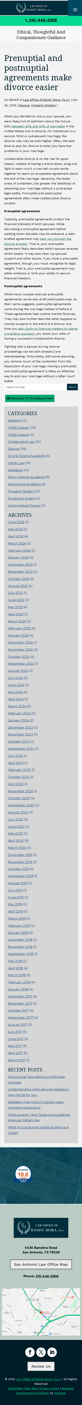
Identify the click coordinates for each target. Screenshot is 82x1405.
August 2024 (18, 671)
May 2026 (15, 529)
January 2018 (18, 989)
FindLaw (60, 1393)
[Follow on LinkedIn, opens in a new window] (52, 1352)
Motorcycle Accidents (24, 484)
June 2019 (16, 897)
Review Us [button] (41, 1366)
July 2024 (15, 678)
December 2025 (20, 565)
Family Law (16, 463)
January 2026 (18, 557)
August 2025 (18, 586)
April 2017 (15, 1053)
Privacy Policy (49, 1388)
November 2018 (20, 947)
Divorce (24, 105)
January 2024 (18, 720)
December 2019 (20, 855)
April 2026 (15, 536)
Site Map (31, 1388)
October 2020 (19, 798)
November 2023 (20, 734)
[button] (78, 1377)
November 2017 (20, 1003)
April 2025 (15, 614)
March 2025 (17, 621)
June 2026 (16, 522)
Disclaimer (15, 1388)
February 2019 (19, 926)
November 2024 (20, 650)
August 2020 (18, 812)
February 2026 (19, 550)
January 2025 (18, 635)
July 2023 (15, 756)
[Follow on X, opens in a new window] (41, 1352)
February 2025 (19, 628)
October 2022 (19, 777)
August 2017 (17, 1025)
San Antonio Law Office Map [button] (41, 1264)
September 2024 (21, 664)
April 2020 (16, 841)
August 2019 (17, 883)
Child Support (19, 435)
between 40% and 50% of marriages (38, 126)
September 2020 (21, 805)
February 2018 (19, 982)
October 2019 (18, 869)
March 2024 (17, 706)
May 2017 (15, 1046)
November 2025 (20, 572)
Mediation (15, 470)
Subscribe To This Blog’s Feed (31, 398)
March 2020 (17, 848)
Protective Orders (21, 498)
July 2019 (15, 890)
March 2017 (17, 1060)
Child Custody (18, 428)
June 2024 (16, 685)
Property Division (43, 105)
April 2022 (16, 784)
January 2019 (18, 933)
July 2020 (15, 819)
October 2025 (18, 579)
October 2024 (19, 657)
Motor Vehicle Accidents (26, 477)
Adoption (15, 420)
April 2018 (15, 968)
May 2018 (15, 961)
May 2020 (15, 833)
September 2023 (21, 749)
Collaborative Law (21, 442)
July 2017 (15, 1032)
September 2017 (20, 1018)
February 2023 (19, 770)
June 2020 (16, 826)
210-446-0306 (43, 20)
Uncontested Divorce (24, 505)
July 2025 (15, 593)
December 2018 (20, 940)
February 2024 (19, 713)
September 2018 (21, 954)
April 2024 (16, 699)
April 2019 (15, 911)
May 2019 (15, 904)
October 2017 (18, 1010)
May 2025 (15, 607)
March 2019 (17, 918)
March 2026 (17, 543)
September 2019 (20, 876)
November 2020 (20, 791)
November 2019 (20, 862)
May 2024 (15, 692)
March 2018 (17, 975)
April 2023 (16, 763)
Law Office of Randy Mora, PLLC (46, 100)
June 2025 (16, 600)
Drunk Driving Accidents (26, 456)
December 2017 (20, 996)
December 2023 (20, 727)
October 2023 (19, 741)
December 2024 (20, 642)
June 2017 (16, 1039)
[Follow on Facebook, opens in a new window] (30, 1352)
